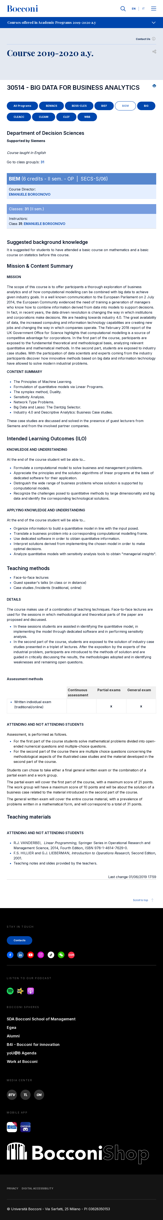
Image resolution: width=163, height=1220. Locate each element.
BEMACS (51, 105)
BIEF (104, 105)
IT (143, 8)
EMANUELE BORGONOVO (30, 194)
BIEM (125, 105)
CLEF (66, 116)
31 (42, 162)
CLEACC (19, 116)
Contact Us (143, 39)
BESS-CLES (79, 105)
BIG (146, 105)
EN (134, 8)
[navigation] (81, 22)
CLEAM (43, 116)
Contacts (19, 940)
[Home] (22, 8)
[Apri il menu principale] (153, 9)
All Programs (22, 105)
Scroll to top (140, 900)
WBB (87, 116)
